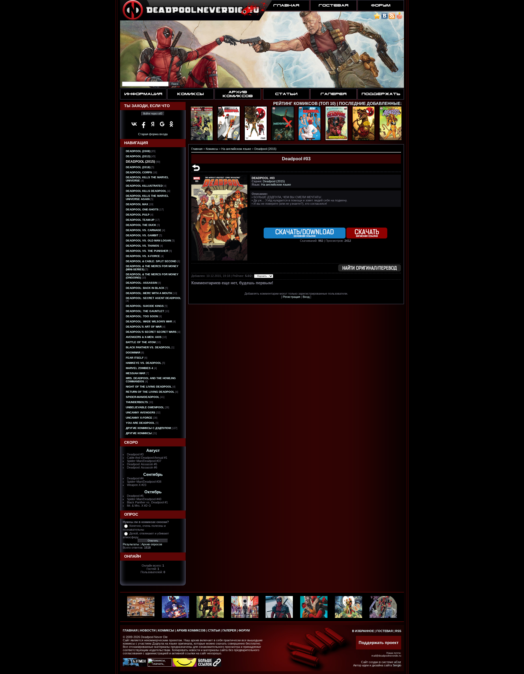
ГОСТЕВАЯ (384, 631)
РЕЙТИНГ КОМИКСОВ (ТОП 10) (304, 103)
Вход (306, 296)
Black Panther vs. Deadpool (148, 347)
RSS (398, 631)
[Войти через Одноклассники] (171, 124)
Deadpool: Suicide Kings (145, 305)
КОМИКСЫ (166, 630)
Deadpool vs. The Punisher (147, 250)
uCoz (397, 662)
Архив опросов (151, 544)
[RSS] (392, 18)
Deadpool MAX (137, 204)
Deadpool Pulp (138, 214)
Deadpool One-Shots (142, 209)
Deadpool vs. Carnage (143, 230)
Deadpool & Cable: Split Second (151, 261)
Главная (197, 148)
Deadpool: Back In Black (145, 287)
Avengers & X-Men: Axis (144, 337)
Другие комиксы (139, 433)
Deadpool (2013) (138, 156)
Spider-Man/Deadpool (142, 396)
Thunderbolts (137, 402)
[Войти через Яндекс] (153, 124)
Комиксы (212, 148)
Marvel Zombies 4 (139, 368)
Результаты (131, 544)
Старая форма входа (153, 134)
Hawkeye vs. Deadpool (143, 362)
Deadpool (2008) (138, 151)
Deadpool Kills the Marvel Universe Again (147, 197)
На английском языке (236, 148)
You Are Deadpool (140, 422)
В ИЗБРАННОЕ (363, 631)
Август (153, 450)
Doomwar (133, 352)
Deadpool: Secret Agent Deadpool (153, 298)
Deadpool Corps (139, 172)
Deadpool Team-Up (140, 219)
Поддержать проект (378, 642)
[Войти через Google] (162, 124)
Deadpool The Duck (141, 224)
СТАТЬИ (214, 630)
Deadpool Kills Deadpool (146, 190)
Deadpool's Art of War (144, 326)
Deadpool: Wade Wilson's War (149, 321)
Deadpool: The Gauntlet (145, 311)
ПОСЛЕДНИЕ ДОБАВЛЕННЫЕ (369, 103)
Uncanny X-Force (139, 417)
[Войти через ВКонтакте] (134, 124)
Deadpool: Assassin (141, 282)
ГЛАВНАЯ (130, 630)
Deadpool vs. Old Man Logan (148, 240)
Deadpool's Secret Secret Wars (151, 331)
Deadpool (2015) (140, 162)
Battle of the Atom (141, 342)
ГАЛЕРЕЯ (229, 630)
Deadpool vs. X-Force (143, 256)
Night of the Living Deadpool (149, 386)
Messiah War (135, 373)
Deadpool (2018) (138, 167)
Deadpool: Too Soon (142, 316)
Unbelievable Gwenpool (145, 407)
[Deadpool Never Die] (377, 18)
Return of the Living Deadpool (150, 391)
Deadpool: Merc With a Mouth (149, 293)
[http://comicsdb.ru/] (184, 665)
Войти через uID (152, 113)
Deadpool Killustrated (144, 185)
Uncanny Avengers (140, 412)
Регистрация (291, 296)
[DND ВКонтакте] (384, 18)
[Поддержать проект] (399, 18)
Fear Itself (135, 357)
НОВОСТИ (148, 630)
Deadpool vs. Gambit (142, 235)
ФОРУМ (244, 630)
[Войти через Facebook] (143, 124)
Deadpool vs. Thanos (142, 245)
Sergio (397, 665)
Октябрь (153, 492)
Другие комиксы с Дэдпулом (148, 428)
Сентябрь (153, 474)
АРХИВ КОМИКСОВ (191, 630)
